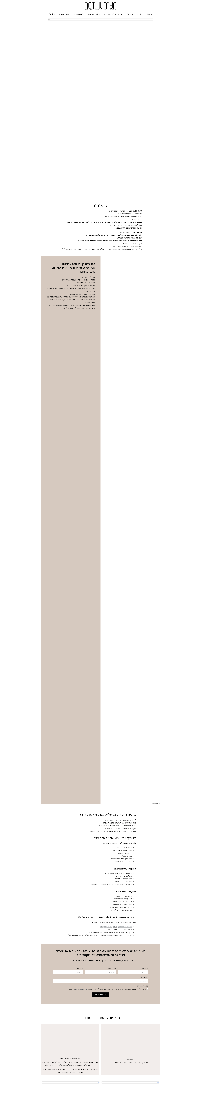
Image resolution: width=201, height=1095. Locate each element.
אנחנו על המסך (78, 14)
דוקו (119, 828)
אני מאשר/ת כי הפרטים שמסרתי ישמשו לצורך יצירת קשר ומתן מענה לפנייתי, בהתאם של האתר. (107, 989)
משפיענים (129, 14)
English (52, 14)
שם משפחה (112, 968)
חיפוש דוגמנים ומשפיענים (113, 14)
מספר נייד (79, 968)
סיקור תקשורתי (64, 14)
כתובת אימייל (143, 977)
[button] (1, 106)
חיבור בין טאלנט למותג (113, 820)
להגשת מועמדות (94, 14)
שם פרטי (145, 968)
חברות (115, 927)
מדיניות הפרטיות (142, 986)
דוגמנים (139, 14)
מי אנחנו (149, 14)
